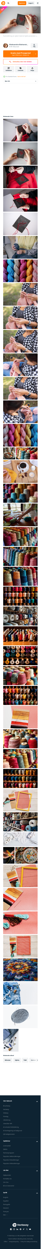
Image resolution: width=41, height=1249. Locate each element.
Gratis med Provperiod (21, 54)
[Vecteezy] (3, 3)
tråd (25, 1089)
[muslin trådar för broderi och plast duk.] (20, 729)
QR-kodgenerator (9, 1163)
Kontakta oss (7, 1208)
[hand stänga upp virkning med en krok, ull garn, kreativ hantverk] (9, 867)
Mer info (7, 80)
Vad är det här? (21, 76)
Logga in (30, 3)
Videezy (5, 1142)
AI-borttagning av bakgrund (12, 1160)
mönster (8, 1089)
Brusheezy (6, 1135)
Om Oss (5, 1211)
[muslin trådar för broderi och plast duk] (20, 905)
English (5, 1226)
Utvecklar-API (7, 1153)
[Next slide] (33, 1089)
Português (6, 1234)
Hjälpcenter (7, 1204)
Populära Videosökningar (11, 1193)
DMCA (5, 1178)
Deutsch (6, 1237)
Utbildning (6, 1149)
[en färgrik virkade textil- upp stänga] (20, 999)
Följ (34, 46)
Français (6, 1241)
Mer (4, 1244)
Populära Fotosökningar (11, 1189)
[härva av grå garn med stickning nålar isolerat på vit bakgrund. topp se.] (20, 1046)
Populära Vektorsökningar (11, 1185)
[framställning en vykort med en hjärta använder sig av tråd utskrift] (20, 222)
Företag (5, 1146)
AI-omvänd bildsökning (11, 1156)
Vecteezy (6, 1138)
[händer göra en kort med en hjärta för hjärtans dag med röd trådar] (20, 176)
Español (5, 1230)
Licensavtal (7, 1175)
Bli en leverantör (8, 1215)
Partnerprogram (8, 1182)
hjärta (17, 1089)
